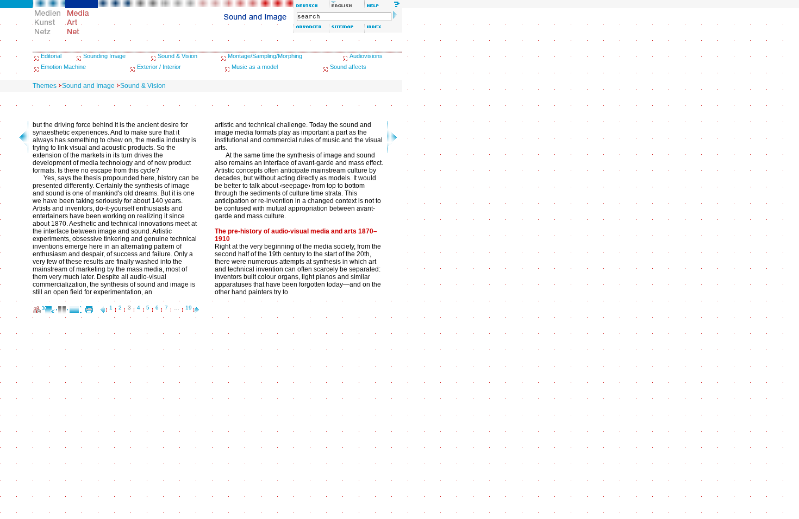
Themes (45, 86)
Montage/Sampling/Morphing (265, 56)
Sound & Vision (177, 56)
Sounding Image (104, 56)
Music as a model (255, 67)
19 (188, 308)
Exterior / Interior (159, 67)
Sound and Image (88, 86)
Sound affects (348, 67)
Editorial (51, 56)
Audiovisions (366, 56)
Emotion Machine (63, 67)
